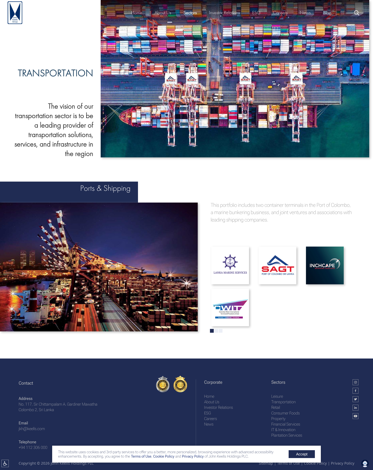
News (208, 424)
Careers (210, 418)
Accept (301, 454)
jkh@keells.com (32, 428)
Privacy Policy (193, 456)
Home (209, 396)
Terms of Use (140, 456)
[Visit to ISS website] (320, 270)
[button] (365, 463)
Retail (275, 407)
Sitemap (266, 463)
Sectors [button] (190, 12)
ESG (207, 413)
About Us (211, 401)
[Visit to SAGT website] (273, 270)
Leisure (277, 396)
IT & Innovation (283, 429)
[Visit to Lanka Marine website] (225, 270)
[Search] (356, 12)
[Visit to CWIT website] (225, 312)
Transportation (283, 401)
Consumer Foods (285, 413)
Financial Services (285, 424)
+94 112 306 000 (33, 447)
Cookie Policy (163, 456)
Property (278, 418)
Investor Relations (218, 407)
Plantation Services (286, 435)
